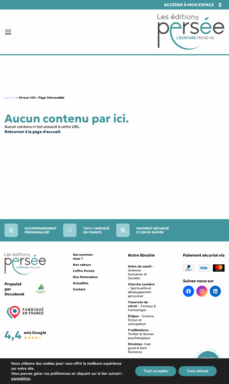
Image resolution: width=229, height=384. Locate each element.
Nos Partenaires (85, 277)
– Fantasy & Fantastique (142, 306)
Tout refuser (197, 371)
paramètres (20, 378)
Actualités (81, 283)
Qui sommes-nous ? (83, 256)
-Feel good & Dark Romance (139, 348)
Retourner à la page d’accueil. (32, 131)
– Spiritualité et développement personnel (141, 290)
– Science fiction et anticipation (141, 320)
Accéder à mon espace (189, 4)
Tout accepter (156, 371)
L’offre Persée (84, 271)
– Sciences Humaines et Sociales (141, 272)
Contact (79, 289)
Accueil (9, 97)
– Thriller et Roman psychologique (141, 334)
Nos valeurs (82, 265)
